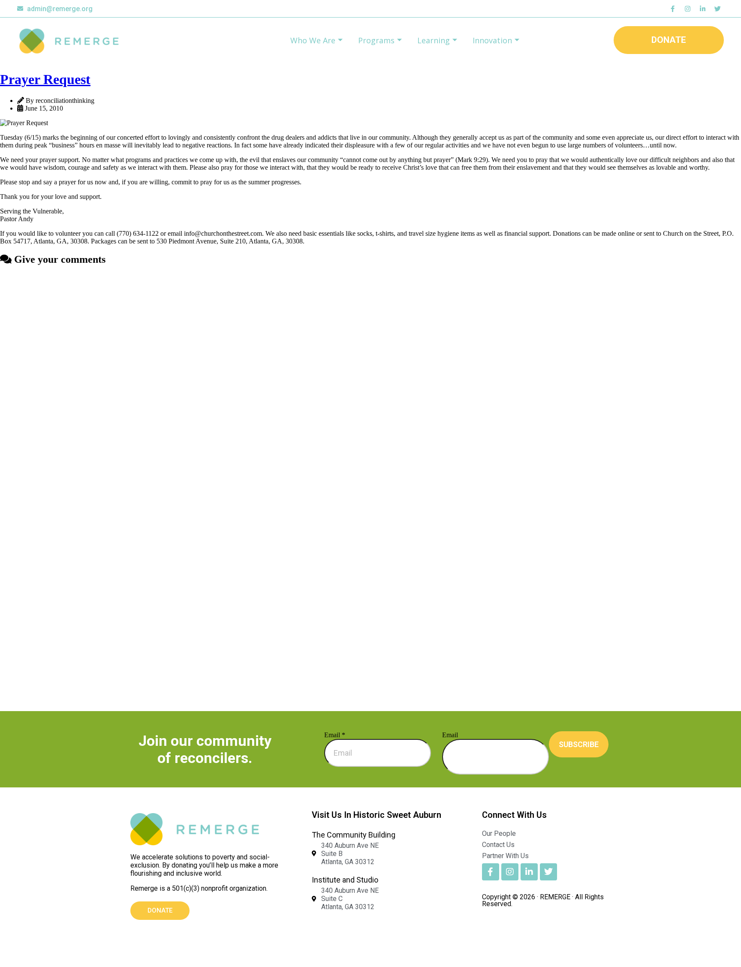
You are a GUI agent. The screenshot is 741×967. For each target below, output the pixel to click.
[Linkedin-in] (702, 8)
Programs (376, 40)
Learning (433, 40)
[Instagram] (687, 8)
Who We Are (312, 40)
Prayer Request (45, 79)
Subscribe (579, 744)
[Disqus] (370, 381)
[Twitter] (717, 8)
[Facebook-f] (672, 8)
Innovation (492, 40)
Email (334, 735)
